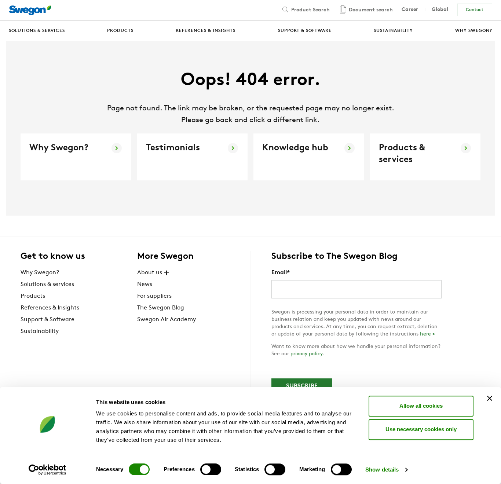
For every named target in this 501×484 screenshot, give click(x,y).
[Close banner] (489, 398)
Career (410, 9)
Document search (370, 10)
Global (440, 9)
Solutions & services (47, 284)
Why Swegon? (40, 273)
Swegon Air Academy (166, 320)
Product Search (310, 10)
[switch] (210, 469)
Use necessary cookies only (421, 429)
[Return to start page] (30, 10)
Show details (382, 469)
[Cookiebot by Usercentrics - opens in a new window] (47, 469)
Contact (474, 10)
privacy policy (306, 354)
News (144, 284)
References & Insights (50, 308)
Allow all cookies (421, 406)
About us (149, 273)
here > (427, 334)
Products (33, 296)
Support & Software (47, 320)
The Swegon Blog (160, 308)
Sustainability (40, 331)
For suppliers (154, 296)
